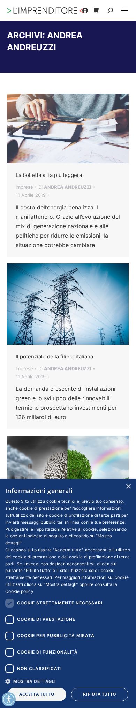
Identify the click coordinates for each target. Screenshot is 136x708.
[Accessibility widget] (9, 699)
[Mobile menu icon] (124, 10)
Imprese (24, 187)
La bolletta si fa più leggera (49, 175)
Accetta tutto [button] (36, 694)
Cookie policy (19, 591)
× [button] (128, 486)
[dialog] (68, 593)
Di (64, 187)
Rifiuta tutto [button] (99, 694)
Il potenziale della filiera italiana (54, 356)
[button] (68, 681)
